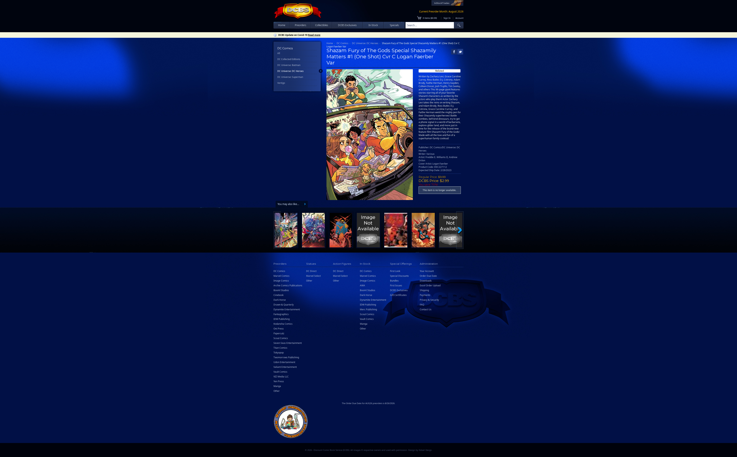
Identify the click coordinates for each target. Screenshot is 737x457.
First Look (395, 271)
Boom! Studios (281, 290)
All (278, 53)
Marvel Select (313, 275)
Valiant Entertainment (285, 367)
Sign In (447, 17)
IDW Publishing (281, 319)
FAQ (422, 304)
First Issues (396, 285)
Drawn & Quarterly (283, 304)
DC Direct (311, 271)
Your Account (427, 271)
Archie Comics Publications (287, 285)
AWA (362, 285)
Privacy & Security (429, 299)
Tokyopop (278, 352)
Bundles (394, 280)
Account (459, 17)
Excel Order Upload (430, 285)
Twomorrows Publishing (286, 357)
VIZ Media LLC (281, 376)
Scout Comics (280, 338)
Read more (314, 35)
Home (281, 25)
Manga (277, 386)
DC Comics (342, 43)
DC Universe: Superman (290, 77)
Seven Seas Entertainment (287, 343)
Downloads (426, 280)
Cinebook (278, 295)
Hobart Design (425, 450)
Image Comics (281, 280)
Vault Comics (280, 371)
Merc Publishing (368, 309)
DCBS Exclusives (399, 290)
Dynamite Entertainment (286, 309)
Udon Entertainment (284, 362)
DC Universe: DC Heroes (290, 71)
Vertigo (281, 83)
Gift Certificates (398, 295)
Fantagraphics (281, 314)
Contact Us (425, 309)
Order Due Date (428, 275)
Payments (425, 295)
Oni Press (278, 328)
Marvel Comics (281, 275)
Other (276, 391)
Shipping (424, 290)
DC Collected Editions (288, 59)
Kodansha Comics (282, 323)
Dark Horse (279, 299)
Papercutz (278, 333)
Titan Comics (280, 347)
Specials (394, 25)
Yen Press (278, 381)
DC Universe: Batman (288, 65)
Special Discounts (399, 275)
